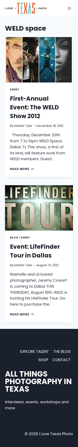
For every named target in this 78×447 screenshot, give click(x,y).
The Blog (62, 351)
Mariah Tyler (23, 126)
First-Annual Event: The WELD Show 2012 (34, 107)
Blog (14, 237)
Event (14, 89)
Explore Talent (34, 351)
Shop (43, 359)
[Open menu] (69, 8)
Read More (22, 169)
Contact (61, 359)
